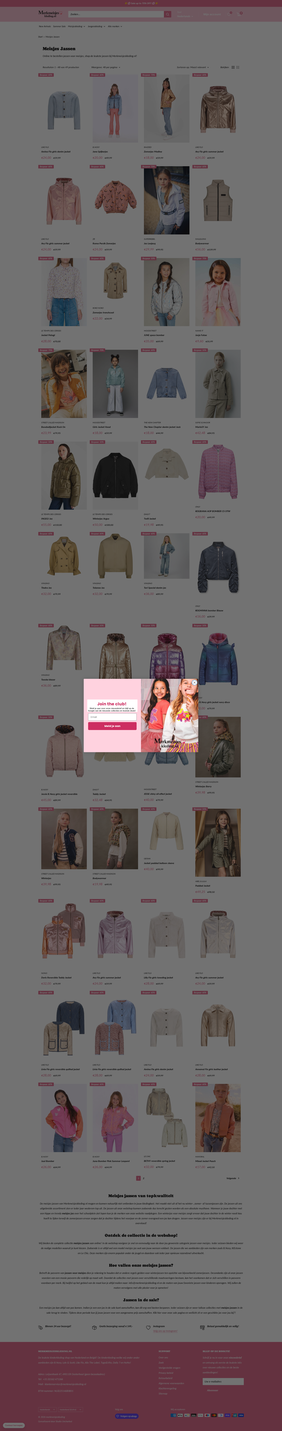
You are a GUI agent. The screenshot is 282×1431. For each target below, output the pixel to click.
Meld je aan (112, 726)
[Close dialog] (194, 682)
